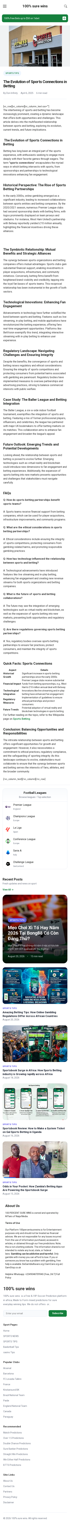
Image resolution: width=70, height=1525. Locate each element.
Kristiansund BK (11, 1389)
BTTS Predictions (12, 1465)
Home (6, 1330)
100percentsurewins (29, 1229)
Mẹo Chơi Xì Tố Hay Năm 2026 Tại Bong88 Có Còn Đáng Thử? (33, 933)
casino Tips (9, 1352)
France (6, 1384)
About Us (8, 1481)
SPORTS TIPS (12, 73)
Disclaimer (8, 1502)
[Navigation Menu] (4, 6)
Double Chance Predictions (17, 1443)
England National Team (15, 1406)
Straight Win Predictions (15, 1454)
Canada (7, 1411)
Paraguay (8, 1416)
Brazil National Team (14, 1395)
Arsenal (7, 1368)
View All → (8, 889)
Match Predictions (12, 1432)
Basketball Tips (11, 1347)
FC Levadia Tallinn (12, 1379)
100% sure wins (35, 6)
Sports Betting (21, 718)
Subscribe (57, 1313)
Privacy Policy (10, 1497)
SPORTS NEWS (11, 1336)
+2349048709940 (34, 1274)
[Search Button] (65, 6)
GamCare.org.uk (53, 1264)
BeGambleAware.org (33, 1264)
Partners (7, 1491)
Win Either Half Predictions (16, 1459)
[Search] (65, 6)
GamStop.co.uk (13, 1267)
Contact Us (8, 1486)
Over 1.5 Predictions (13, 1438)
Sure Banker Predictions (15, 1448)
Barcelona (8, 1373)
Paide (6, 1400)
